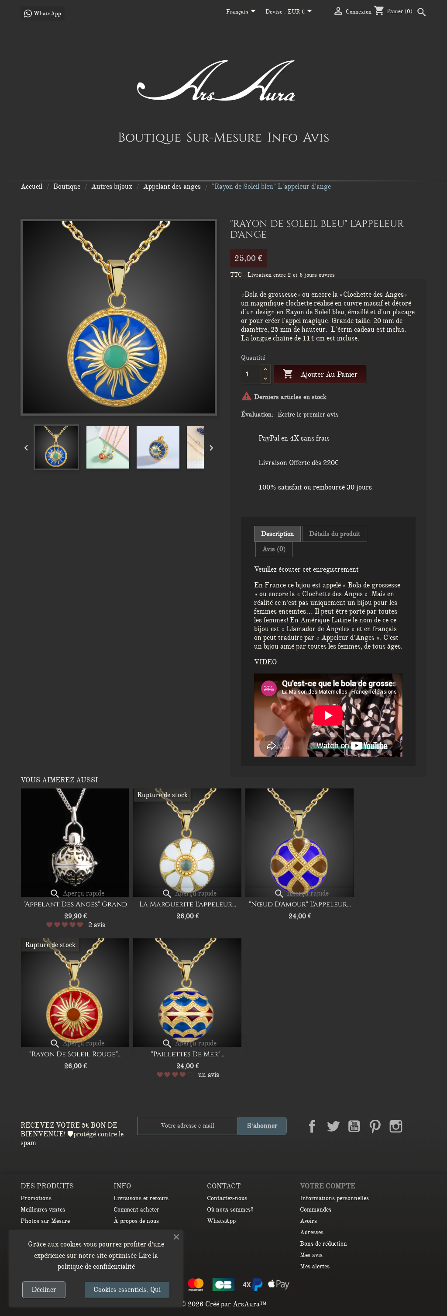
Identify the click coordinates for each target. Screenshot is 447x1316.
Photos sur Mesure (45, 1221)
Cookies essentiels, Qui (127, 1289)
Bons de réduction (323, 1243)
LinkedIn (417, 1126)
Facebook (312, 1126)
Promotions (36, 1198)
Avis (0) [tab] (274, 549)
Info (282, 137)
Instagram (396, 1126)
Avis (316, 137)
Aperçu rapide (76, 893)
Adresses (311, 1232)
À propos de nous (136, 1221)
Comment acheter (136, 1209)
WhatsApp (221, 1221)
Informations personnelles (334, 1198)
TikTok (417, 1147)
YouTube (354, 1126)
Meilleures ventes (43, 1209)
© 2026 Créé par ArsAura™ (223, 1304)
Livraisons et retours (140, 1198)
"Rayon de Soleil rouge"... (75, 1054)
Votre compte (327, 1186)
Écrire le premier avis (308, 414)
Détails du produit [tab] (334, 534)
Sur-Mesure (224, 137)
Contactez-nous (227, 1198)
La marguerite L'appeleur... (187, 904)
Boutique (149, 137)
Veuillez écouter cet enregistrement (306, 569)
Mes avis (311, 1255)
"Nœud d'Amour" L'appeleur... (300, 904)
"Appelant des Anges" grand (75, 904)
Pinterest (375, 1126)
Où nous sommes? (230, 1209)
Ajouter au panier (319, 373)
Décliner (43, 1289)
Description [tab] (277, 534)
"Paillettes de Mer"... (187, 1054)
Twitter (333, 1126)
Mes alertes (315, 1266)
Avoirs (308, 1221)
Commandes (315, 1209)
